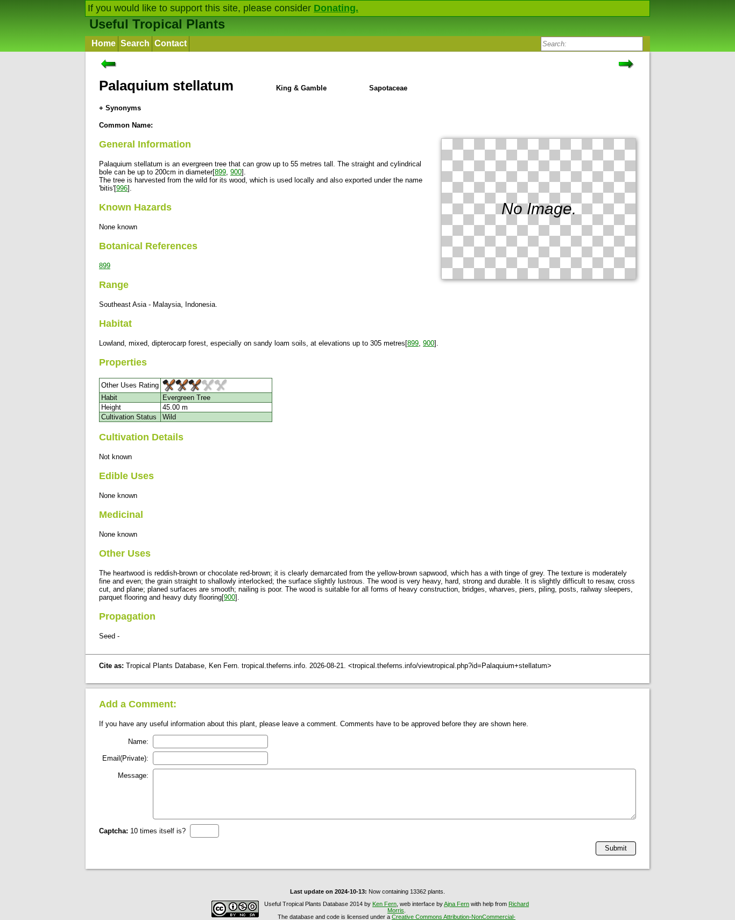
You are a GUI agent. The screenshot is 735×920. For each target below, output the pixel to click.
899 (220, 172)
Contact (170, 43)
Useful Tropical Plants (157, 24)
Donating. (336, 8)
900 (236, 172)
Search (135, 43)
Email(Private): (125, 758)
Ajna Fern (456, 904)
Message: (133, 775)
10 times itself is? (142, 831)
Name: (138, 742)
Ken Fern (384, 904)
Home (103, 43)
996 (122, 188)
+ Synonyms (120, 108)
